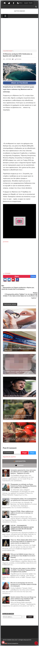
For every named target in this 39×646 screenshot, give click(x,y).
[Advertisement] (19, 33)
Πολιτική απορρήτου (12, 643)
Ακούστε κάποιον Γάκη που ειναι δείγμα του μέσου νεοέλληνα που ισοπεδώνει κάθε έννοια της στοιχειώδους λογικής (23, 598)
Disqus (32, 453)
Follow (33, 276)
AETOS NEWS (19, 11)
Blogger (24, 453)
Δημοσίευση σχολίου (9, 457)
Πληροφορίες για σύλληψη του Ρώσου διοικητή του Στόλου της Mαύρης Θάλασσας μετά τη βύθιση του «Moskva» (23, 486)
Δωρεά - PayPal (28, 3)
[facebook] (13, 3)
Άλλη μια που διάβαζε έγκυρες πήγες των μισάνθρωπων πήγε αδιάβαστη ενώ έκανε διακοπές (22, 556)
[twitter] (9, 3)
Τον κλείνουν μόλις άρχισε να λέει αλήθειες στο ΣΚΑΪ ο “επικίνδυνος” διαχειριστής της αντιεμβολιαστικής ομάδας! (23, 570)
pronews (5, 241)
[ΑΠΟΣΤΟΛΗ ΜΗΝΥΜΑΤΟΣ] (5, 3)
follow (20, 3)
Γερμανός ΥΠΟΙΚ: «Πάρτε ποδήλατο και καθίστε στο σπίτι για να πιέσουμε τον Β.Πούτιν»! (21, 513)
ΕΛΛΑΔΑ (7, 273)
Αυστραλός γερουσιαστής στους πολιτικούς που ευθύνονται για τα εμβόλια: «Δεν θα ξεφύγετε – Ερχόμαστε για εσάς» (23, 472)
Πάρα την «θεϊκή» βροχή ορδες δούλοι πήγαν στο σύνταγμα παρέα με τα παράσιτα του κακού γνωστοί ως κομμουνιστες (23, 541)
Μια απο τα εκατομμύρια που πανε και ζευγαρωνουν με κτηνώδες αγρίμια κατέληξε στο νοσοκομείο (23, 584)
